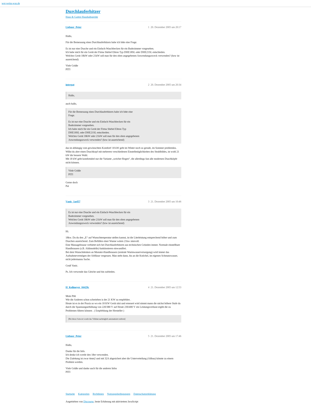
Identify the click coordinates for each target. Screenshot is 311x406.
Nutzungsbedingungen (118, 394)
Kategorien (83, 394)
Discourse (88, 401)
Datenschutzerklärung (144, 394)
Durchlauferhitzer (83, 11)
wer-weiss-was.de (11, 3)
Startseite (70, 394)
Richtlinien (98, 394)
